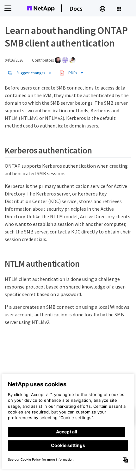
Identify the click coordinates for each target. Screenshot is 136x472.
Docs (76, 8)
